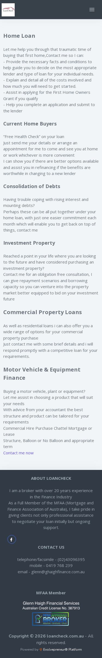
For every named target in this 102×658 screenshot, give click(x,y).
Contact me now (18, 452)
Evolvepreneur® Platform (62, 649)
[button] (92, 9)
